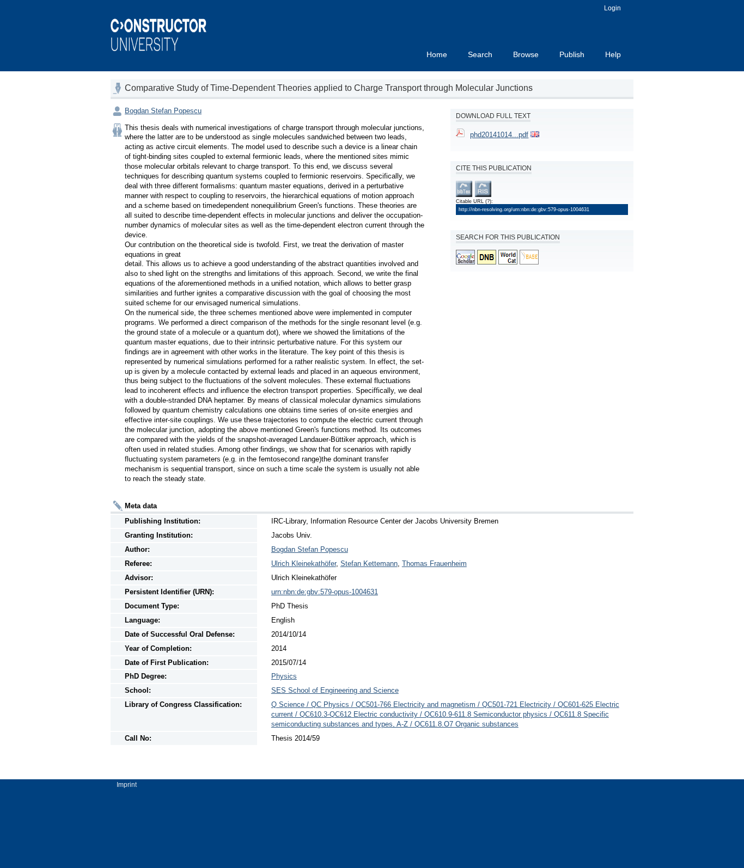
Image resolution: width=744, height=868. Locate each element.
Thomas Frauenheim (434, 563)
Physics (284, 676)
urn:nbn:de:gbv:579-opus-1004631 (324, 592)
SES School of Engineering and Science (335, 690)
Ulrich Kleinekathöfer (303, 563)
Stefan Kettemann (369, 563)
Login (612, 8)
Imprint (127, 785)
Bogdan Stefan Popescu (163, 111)
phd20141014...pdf (499, 135)
